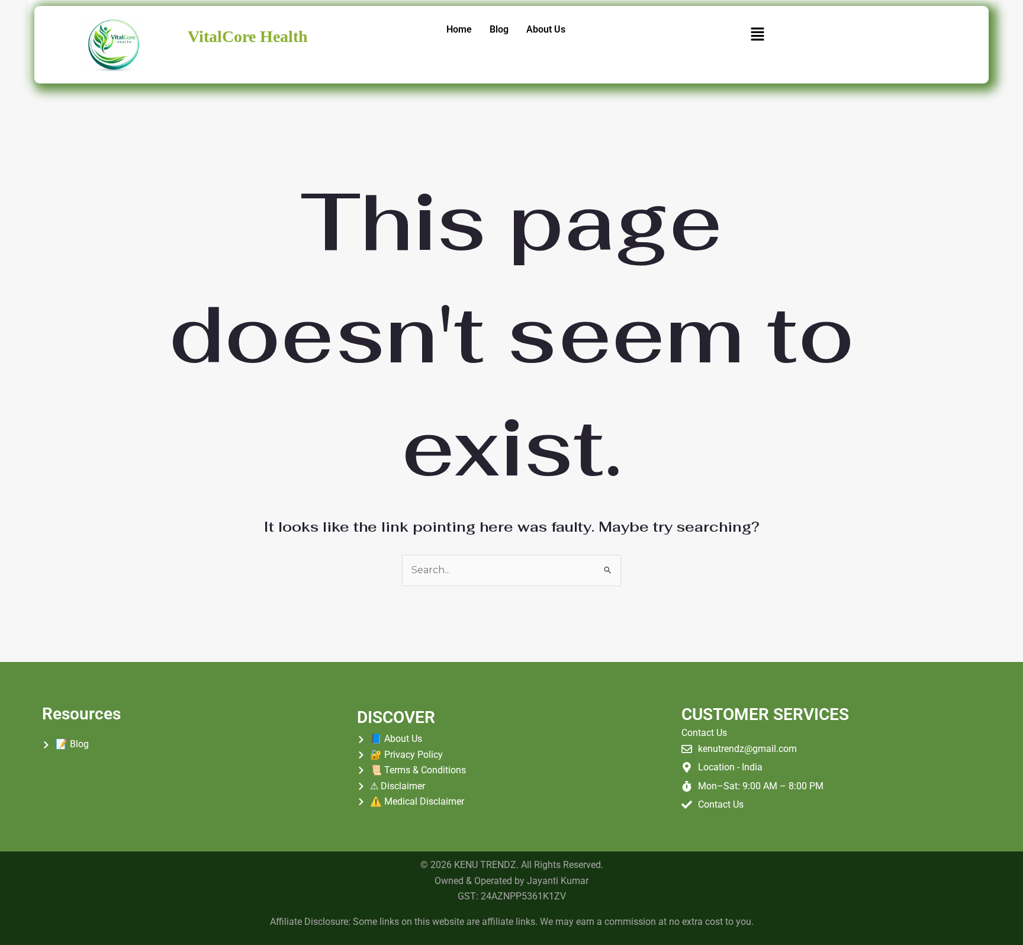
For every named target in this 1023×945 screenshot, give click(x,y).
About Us (545, 29)
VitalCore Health (248, 36)
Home (459, 29)
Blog (499, 29)
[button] (757, 35)
